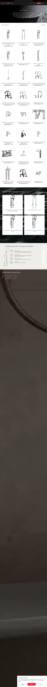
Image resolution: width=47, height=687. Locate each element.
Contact (38, 3)
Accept (32, 684)
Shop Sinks (9, 277)
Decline (40, 684)
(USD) (11, 3)
